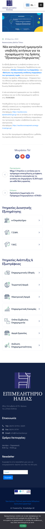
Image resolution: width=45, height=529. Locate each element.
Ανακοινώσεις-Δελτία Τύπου (12, 42)
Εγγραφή (8, 477)
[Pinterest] (22, 156)
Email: (16, 433)
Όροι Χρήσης (10, 501)
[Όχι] (42, 521)
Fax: (12, 429)
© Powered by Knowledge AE (22, 508)
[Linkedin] (28, 156)
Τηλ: (15, 426)
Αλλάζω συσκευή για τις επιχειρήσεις (25, 70)
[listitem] (22, 220)
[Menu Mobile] (40, 5)
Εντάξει (23, 526)
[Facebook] (17, 156)
